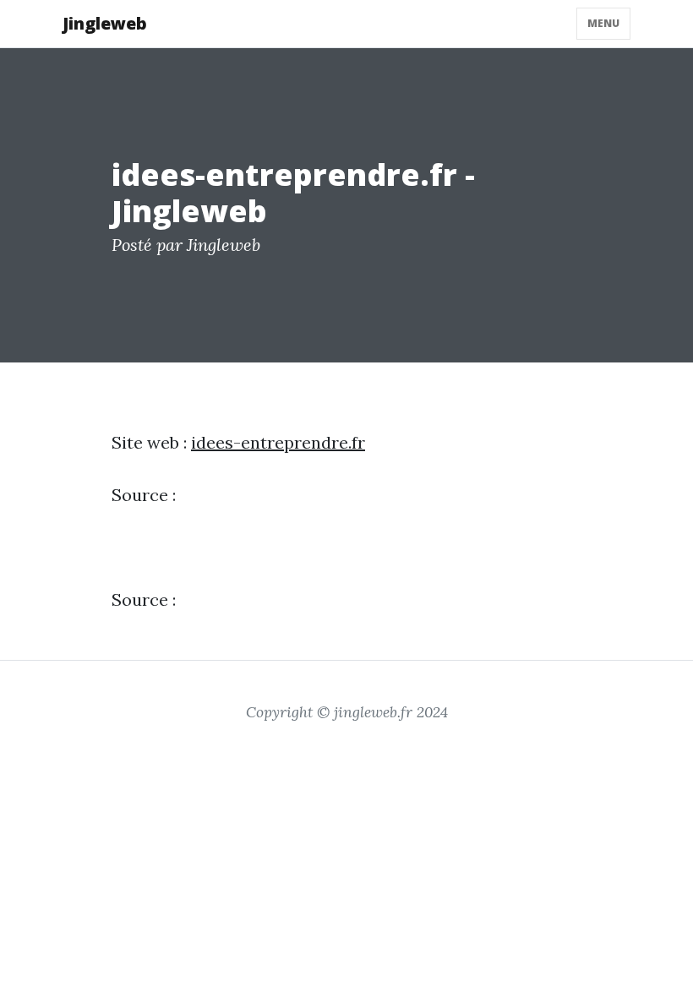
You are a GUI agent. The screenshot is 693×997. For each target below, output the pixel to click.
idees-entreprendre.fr (278, 442)
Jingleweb (105, 23)
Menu (603, 23)
